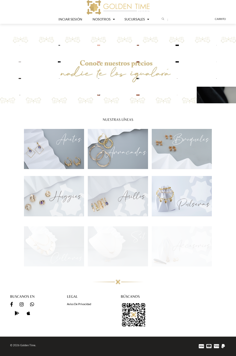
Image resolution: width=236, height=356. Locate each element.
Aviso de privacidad (79, 304)
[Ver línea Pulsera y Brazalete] (182, 196)
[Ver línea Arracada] (118, 149)
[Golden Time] (118, 7)
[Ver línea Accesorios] (182, 243)
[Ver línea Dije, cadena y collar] (54, 243)
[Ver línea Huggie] (54, 196)
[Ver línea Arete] (54, 149)
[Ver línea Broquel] (182, 149)
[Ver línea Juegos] (118, 243)
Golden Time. (28, 345)
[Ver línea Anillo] (118, 196)
